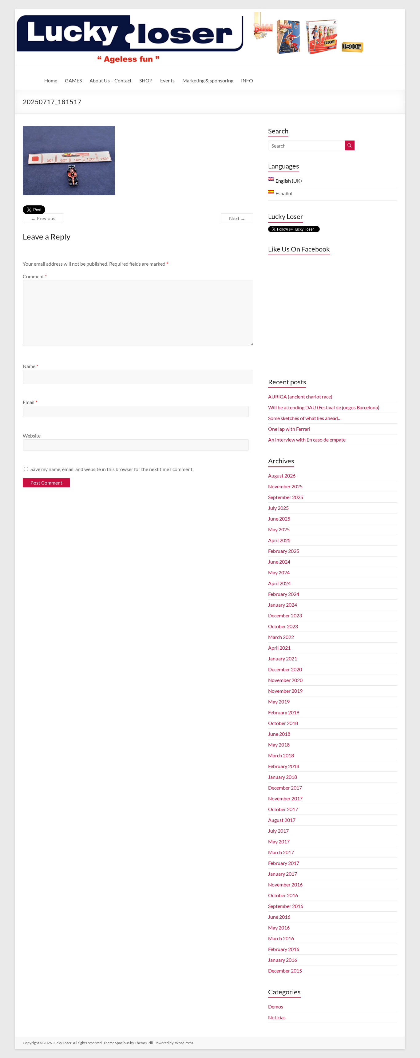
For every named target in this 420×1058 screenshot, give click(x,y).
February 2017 (283, 863)
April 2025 (279, 540)
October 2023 (283, 626)
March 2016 (281, 938)
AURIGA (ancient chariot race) (300, 396)
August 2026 (281, 475)
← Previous (43, 218)
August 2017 (281, 820)
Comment (35, 276)
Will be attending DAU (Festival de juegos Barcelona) (323, 407)
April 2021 (279, 648)
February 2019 (283, 712)
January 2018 (282, 777)
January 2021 (282, 658)
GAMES (73, 80)
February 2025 (283, 551)
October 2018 (283, 723)
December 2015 (285, 970)
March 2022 (281, 637)
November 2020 (285, 680)
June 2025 (279, 518)
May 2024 (279, 572)
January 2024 (282, 605)
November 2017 (285, 798)
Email (30, 402)
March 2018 (281, 755)
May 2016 (279, 927)
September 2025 (285, 497)
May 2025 (279, 529)
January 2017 (282, 874)
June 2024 (279, 562)
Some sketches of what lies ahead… (305, 418)
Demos (275, 1006)
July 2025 (278, 508)
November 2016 (285, 884)
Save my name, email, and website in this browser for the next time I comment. (111, 469)
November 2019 (285, 691)
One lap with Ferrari (289, 429)
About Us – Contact (110, 80)
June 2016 (279, 917)
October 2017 (283, 809)
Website (32, 435)
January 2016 (282, 960)
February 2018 (283, 766)
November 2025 (285, 486)
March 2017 (281, 852)
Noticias (277, 1017)
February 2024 (283, 594)
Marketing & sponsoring (207, 80)
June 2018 (279, 734)
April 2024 (279, 583)
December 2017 (285, 788)
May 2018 (279, 744)
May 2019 (279, 701)
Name (30, 366)
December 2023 (285, 615)
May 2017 (279, 841)
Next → (237, 218)
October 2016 (283, 895)
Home (50, 80)
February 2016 (283, 949)
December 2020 (285, 669)
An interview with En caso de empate (307, 439)
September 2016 (285, 906)
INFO (247, 80)
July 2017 (278, 831)
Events (167, 80)
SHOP (146, 80)
